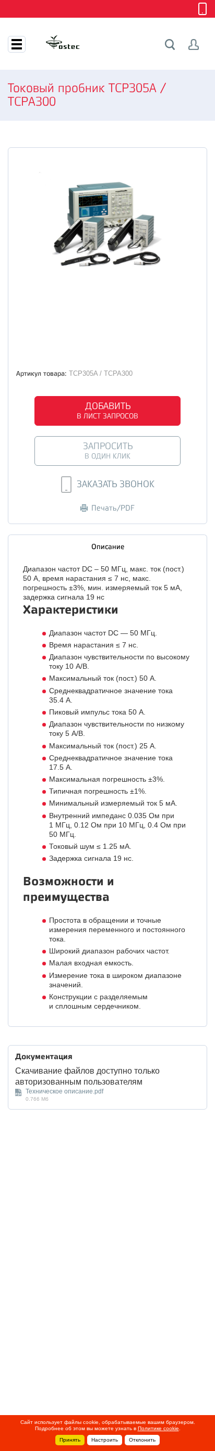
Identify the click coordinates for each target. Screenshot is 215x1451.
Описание (107, 546)
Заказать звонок (115, 484)
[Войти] (194, 44)
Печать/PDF (113, 508)
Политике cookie (158, 1428)
